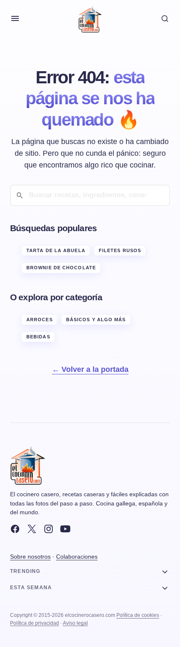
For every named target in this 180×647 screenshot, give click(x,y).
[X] (31, 529)
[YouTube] (65, 529)
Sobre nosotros (30, 556)
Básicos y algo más (96, 319)
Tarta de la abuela (55, 250)
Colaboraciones (77, 556)
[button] (15, 18)
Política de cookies (137, 615)
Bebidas (38, 336)
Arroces (39, 319)
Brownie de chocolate (61, 267)
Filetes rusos (120, 250)
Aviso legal (75, 623)
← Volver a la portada (90, 369)
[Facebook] (15, 529)
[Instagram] (48, 529)
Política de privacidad (34, 623)
